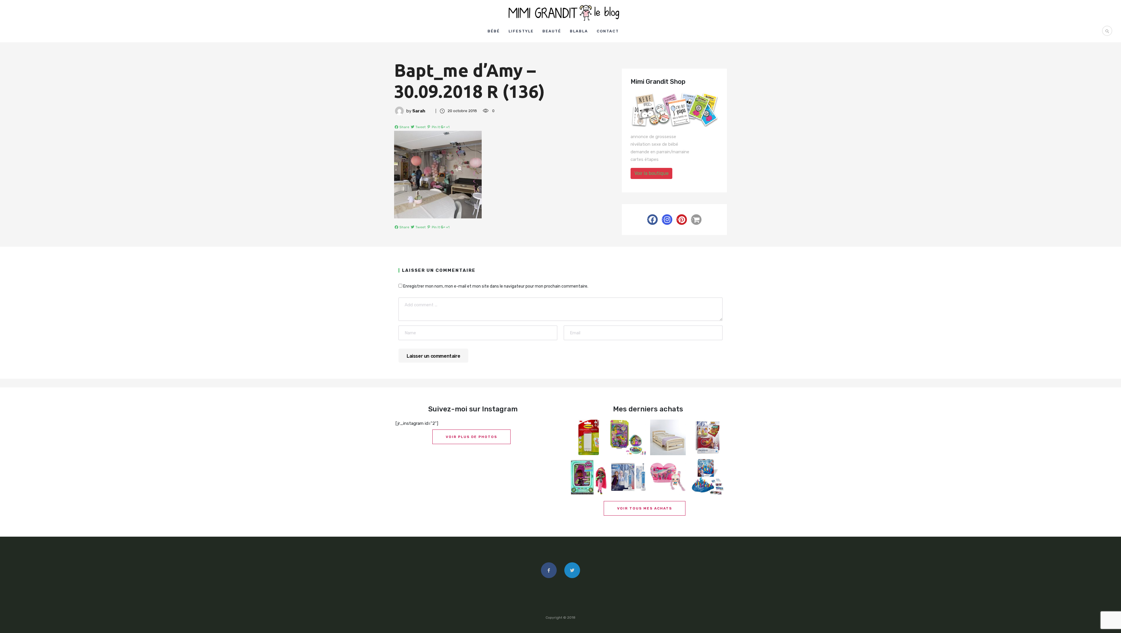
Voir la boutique (651, 173)
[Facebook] (652, 219)
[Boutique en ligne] (696, 219)
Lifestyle (521, 31)
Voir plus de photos (471, 437)
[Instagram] (667, 219)
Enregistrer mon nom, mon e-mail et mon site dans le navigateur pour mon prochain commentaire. (495, 286)
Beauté (551, 31)
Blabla (579, 31)
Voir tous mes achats (644, 508)
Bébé (494, 31)
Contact (608, 31)
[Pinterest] (681, 219)
